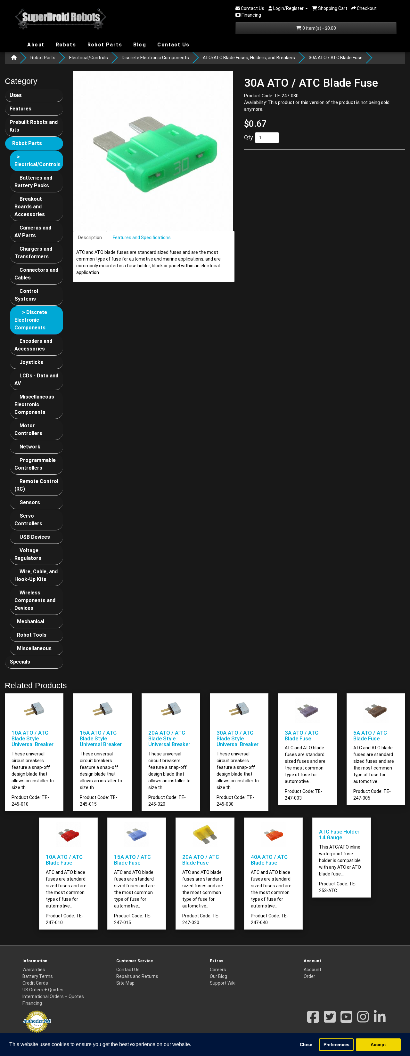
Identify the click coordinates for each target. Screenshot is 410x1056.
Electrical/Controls (88, 57)
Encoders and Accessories (33, 345)
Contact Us (172, 45)
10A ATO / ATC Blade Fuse (64, 860)
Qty (248, 137)
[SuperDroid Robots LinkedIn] (380, 1020)
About (35, 44)
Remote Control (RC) (36, 485)
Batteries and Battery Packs (33, 182)
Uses (16, 95)
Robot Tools (31, 635)
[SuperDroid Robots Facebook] (313, 1020)
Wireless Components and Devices (34, 600)
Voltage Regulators (27, 554)
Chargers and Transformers (33, 253)
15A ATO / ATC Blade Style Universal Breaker (101, 739)
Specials (20, 662)
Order (309, 976)
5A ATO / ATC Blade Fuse (370, 736)
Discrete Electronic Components (155, 57)
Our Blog (218, 976)
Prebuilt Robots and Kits (34, 126)
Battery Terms (37, 976)
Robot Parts (104, 44)
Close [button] (306, 1044)
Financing (32, 1003)
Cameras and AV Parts (32, 231)
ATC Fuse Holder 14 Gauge (339, 834)
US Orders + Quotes (42, 989)
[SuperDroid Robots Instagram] (363, 1020)
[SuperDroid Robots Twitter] (330, 1020)
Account (312, 969)
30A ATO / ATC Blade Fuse (336, 57)
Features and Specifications (142, 237)
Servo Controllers (28, 520)
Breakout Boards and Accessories (29, 206)
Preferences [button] (336, 1044)
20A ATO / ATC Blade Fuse (200, 860)
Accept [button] (378, 1044)
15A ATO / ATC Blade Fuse (132, 860)
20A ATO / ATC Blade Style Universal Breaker (169, 739)
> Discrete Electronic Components (30, 320)
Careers (218, 969)
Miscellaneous (34, 648)
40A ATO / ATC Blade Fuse (269, 860)
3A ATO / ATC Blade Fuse (301, 736)
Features (20, 109)
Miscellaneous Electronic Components (34, 404)
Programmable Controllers (35, 464)
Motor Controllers (28, 429)
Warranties (33, 969)
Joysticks (31, 362)
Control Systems (26, 295)
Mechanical (30, 621)
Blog (139, 44)
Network (30, 447)
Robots (65, 45)
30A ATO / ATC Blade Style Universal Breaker (237, 739)
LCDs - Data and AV (36, 379)
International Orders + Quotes (53, 996)
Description (90, 237)
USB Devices (35, 537)
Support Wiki (222, 983)
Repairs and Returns (137, 976)
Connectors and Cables (36, 274)
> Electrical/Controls (37, 160)
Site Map (125, 983)
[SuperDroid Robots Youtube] (346, 1020)
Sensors (30, 502)
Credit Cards (35, 983)
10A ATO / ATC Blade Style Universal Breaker (32, 739)
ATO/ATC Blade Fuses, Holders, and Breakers (249, 57)
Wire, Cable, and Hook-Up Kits (36, 575)
